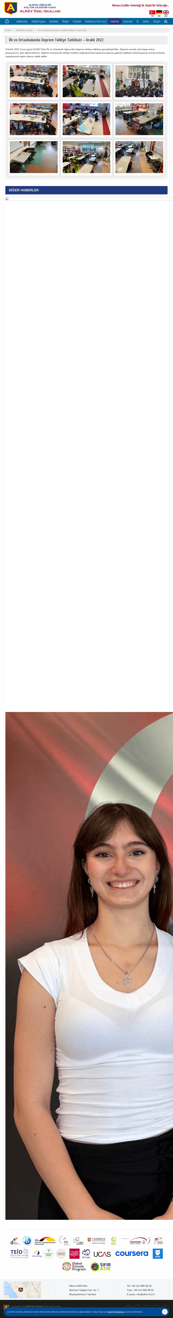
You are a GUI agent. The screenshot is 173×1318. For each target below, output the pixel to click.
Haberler (114, 21)
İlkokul (65, 21)
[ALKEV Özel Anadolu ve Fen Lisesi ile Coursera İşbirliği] (131, 1259)
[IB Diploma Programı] (26, 1246)
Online (146, 21)
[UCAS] (102, 1259)
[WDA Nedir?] (64, 1246)
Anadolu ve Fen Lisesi (95, 21)
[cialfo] (158, 1259)
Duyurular (128, 21)
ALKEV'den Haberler (24, 30)
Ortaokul (77, 21)
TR (152, 16)
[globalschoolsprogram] (74, 1272)
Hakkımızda (22, 21)
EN (166, 16)
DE (159, 16)
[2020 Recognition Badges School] (48, 1259)
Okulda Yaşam (38, 21)
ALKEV (8, 30)
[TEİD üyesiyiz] (19, 1259)
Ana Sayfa (7, 21)
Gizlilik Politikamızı (115, 1312)
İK (138, 21)
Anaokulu (54, 21)
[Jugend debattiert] (78, 1246)
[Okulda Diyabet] (74, 1259)
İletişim (156, 21)
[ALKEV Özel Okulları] (32, 14)
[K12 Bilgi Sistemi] (61, 1259)
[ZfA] (45, 1246)
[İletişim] (29, 1289)
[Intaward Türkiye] (136, 1246)
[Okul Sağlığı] (85, 1259)
